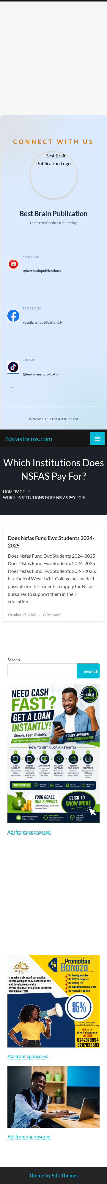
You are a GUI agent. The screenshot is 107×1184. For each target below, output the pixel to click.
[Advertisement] (53, 58)
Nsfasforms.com (29, 439)
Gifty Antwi (52, 614)
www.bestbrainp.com (53, 419)
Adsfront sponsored (27, 1056)
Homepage (14, 492)
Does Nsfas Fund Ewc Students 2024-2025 (51, 542)
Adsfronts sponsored (29, 832)
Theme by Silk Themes (53, 1175)
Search (13, 659)
